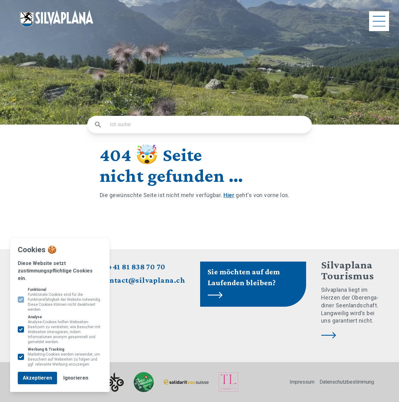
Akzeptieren (37, 378)
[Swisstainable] (144, 382)
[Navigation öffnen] (379, 21)
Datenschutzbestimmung (347, 382)
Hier (229, 195)
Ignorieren (75, 378)
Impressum (302, 382)
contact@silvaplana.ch (143, 280)
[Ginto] (115, 382)
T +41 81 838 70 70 (134, 266)
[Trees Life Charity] (228, 382)
